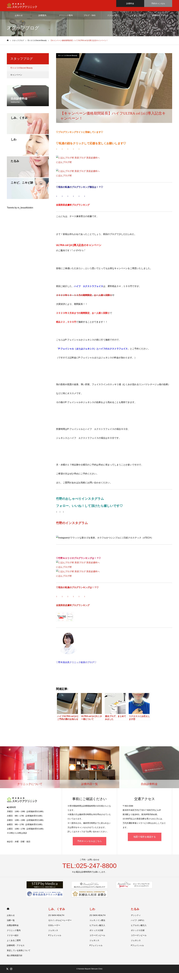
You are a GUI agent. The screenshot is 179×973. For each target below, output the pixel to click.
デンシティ (136, 915)
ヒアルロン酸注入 (97, 925)
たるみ (135, 909)
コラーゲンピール (97, 935)
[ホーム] (8, 40)
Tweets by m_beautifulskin (20, 207)
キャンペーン (16, 75)
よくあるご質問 (136, 15)
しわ (92, 909)
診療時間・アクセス (15, 945)
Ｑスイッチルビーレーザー (60, 920)
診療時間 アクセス (160, 15)
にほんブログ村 (64, 162)
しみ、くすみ (56, 909)
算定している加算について (18, 950)
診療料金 (130, 3)
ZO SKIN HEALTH (56, 915)
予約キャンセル (158, 3)
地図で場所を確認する (144, 837)
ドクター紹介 (113, 15)
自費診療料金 (13, 925)
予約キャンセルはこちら (89, 841)
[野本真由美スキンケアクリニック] (22, 5)
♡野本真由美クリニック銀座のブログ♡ (76, 662)
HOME (8, 909)
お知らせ (19, 15)
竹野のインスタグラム (72, 523)
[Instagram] (11, 968)
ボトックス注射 (96, 930)
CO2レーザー (54, 925)
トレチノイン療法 (97, 920)
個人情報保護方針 (15, 955)
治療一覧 (11, 920)
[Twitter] (7, 968)
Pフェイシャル (54, 935)
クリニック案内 (66, 15)
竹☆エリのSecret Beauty (67, 55)
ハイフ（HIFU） (138, 920)
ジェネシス (53, 930)
